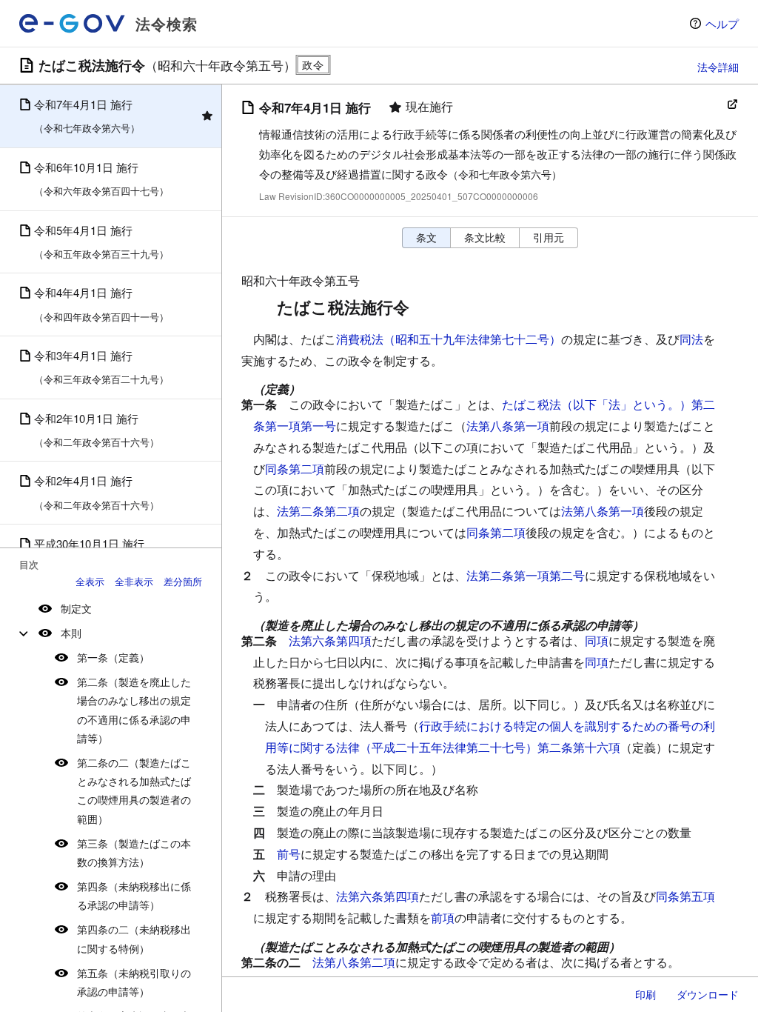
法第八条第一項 (507, 425)
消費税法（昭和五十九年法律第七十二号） (448, 338)
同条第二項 (294, 468)
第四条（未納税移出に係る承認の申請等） (134, 895)
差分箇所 (183, 581)
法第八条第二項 (353, 962)
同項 (596, 640)
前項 (443, 917)
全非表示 (134, 581)
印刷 (645, 994)
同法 (691, 338)
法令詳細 (718, 66)
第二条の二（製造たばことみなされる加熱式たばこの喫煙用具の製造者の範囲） (134, 790)
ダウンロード (708, 994)
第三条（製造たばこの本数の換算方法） (134, 852)
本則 (71, 632)
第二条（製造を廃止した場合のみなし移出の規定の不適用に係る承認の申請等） (134, 709)
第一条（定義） (113, 657)
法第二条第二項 (318, 510)
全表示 (90, 581)
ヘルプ (722, 23)
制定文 (76, 608)
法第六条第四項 (330, 640)
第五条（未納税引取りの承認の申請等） (134, 982)
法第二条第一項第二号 (525, 575)
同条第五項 (685, 896)
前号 (289, 853)
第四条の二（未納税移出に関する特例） (134, 938)
